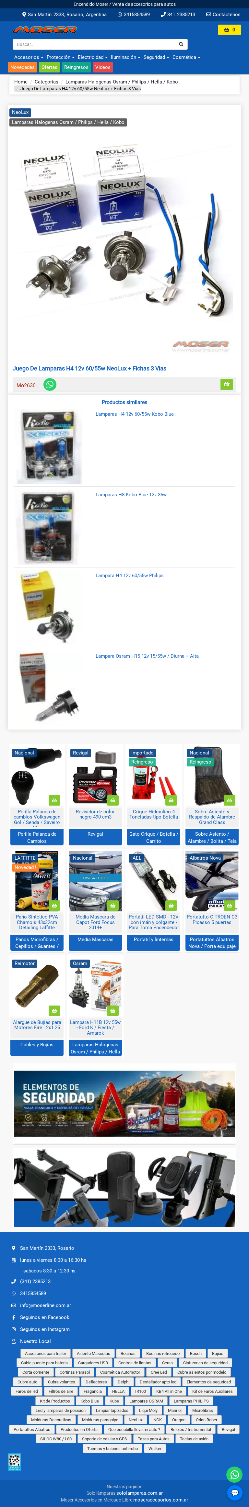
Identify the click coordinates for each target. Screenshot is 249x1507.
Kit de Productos (55, 1401)
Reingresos (76, 67)
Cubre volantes (61, 1382)
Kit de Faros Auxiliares (212, 1391)
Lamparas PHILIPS (191, 1401)
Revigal (95, 834)
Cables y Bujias (36, 1045)
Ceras (167, 1362)
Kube (114, 1401)
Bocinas (128, 1353)
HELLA (118, 1391)
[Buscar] (181, 44)
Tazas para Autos (154, 1438)
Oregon (178, 1419)
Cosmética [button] (184, 57)
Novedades (22, 67)
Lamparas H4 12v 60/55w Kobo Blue (135, 414)
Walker (154, 1448)
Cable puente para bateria (44, 1362)
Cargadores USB (93, 1362)
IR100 (140, 1391)
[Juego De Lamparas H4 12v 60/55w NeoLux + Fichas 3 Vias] (124, 231)
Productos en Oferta (79, 1429)
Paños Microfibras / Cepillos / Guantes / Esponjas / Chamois (37, 946)
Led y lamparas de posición (61, 1410)
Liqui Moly (148, 1410)
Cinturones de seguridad (205, 1362)
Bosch (196, 1353)
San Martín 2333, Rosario (47, 1248)
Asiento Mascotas (93, 1353)
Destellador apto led (158, 1382)
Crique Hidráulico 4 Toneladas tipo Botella (153, 814)
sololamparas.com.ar (139, 1493)
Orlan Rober (206, 1419)
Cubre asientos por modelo (201, 1372)
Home (21, 82)
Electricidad (90, 57)
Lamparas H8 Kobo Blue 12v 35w (131, 495)
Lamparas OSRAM (146, 1401)
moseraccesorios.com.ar (160, 1500)
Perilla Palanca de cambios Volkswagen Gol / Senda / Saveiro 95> (37, 820)
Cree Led (159, 1372)
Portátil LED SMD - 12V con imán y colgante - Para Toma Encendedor (154, 922)
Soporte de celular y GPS (104, 1438)
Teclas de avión (194, 1438)
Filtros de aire (61, 1391)
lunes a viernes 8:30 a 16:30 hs (53, 1260)
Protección (58, 57)
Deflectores (96, 1382)
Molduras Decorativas (51, 1419)
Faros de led (27, 1391)
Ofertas (49, 67)
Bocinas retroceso (163, 1353)
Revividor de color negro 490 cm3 (95, 814)
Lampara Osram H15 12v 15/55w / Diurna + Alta (147, 656)
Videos (103, 67)
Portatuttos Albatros (32, 1429)
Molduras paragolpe (100, 1419)
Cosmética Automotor (120, 1372)
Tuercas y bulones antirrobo (112, 1448)
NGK (157, 1419)
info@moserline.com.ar (45, 1305)
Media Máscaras (95, 939)
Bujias (217, 1353)
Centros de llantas (134, 1362)
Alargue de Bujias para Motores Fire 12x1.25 (37, 1025)
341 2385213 (180, 14)
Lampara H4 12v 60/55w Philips (130, 575)
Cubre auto (27, 1382)
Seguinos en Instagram (45, 1329)
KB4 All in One (169, 1391)
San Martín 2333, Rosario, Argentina (66, 14)
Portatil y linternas (153, 939)
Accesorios (26, 57)
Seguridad (154, 57)
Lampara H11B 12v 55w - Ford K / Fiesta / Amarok (95, 1027)
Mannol (175, 1410)
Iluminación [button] (123, 57)
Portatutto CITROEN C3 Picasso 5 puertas (212, 919)
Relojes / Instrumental (191, 1429)
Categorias (46, 82)
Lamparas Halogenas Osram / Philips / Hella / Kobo (121, 82)
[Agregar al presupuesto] (226, 384)
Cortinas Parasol (75, 1372)
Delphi (123, 1382)
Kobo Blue (89, 1401)
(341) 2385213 (35, 1281)
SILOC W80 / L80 (56, 1438)
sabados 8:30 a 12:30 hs (49, 1271)
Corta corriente (35, 1372)
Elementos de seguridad (209, 1382)
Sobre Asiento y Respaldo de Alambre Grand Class (212, 817)
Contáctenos (226, 14)
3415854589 (135, 14)
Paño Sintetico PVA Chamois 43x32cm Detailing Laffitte (37, 922)
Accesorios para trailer (45, 1353)
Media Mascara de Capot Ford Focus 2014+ (95, 922)
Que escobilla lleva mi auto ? (134, 1429)
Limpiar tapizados (112, 1410)
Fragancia (93, 1391)
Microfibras (202, 1410)
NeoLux (20, 112)
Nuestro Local (35, 1341)
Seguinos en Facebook (44, 1317)
